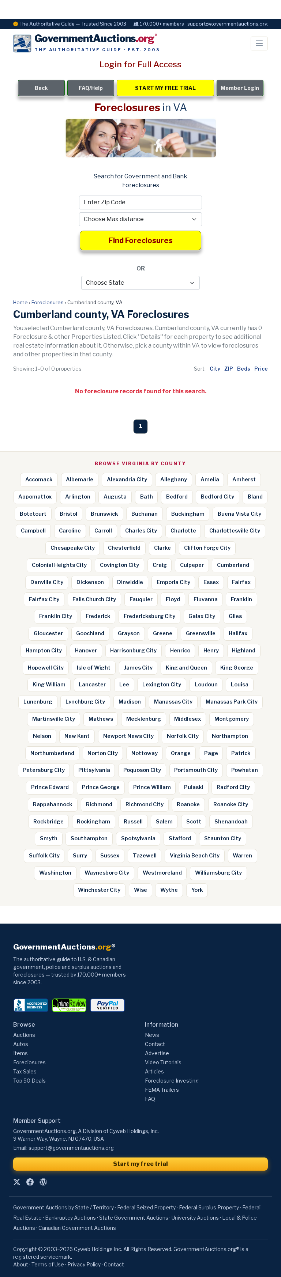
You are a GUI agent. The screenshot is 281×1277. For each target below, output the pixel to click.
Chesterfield (124, 548)
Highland (243, 650)
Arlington (77, 496)
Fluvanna (206, 599)
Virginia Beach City (195, 855)
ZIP (228, 368)
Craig (160, 565)
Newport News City (128, 736)
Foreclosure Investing (172, 1080)
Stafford (180, 838)
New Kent (77, 736)
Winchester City (99, 890)
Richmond (99, 804)
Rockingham (93, 821)
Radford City (233, 787)
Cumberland (233, 565)
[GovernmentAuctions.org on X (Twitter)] (16, 1181)
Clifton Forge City (207, 548)
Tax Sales (25, 1071)
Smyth (48, 838)
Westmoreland (162, 872)
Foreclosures (47, 302)
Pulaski (193, 787)
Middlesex (187, 719)
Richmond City (144, 804)
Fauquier (141, 599)
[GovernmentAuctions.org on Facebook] (30, 1181)
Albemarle (79, 479)
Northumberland (52, 753)
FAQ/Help (91, 88)
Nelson (42, 736)
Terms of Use (47, 1264)
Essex (211, 582)
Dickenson (90, 582)
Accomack (39, 479)
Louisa (239, 684)
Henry (211, 650)
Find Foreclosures (141, 240)
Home (20, 302)
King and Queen (186, 667)
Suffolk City (44, 855)
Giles (235, 616)
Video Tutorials (163, 1062)
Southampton (89, 838)
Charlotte (183, 530)
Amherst (244, 479)
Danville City (46, 582)
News (152, 1035)
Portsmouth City (196, 770)
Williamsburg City (218, 872)
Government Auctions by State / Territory (63, 1207)
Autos (20, 1044)
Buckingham (188, 514)
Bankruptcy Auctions (70, 1218)
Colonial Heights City (59, 565)
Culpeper (192, 565)
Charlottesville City (234, 530)
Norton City (102, 753)
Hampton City (44, 650)
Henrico (180, 650)
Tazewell (145, 855)
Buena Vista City (239, 514)
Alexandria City (127, 479)
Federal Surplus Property (209, 1207)
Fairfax (241, 582)
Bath (146, 496)
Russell (133, 821)
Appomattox (35, 496)
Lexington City (161, 684)
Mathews (101, 719)
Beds (243, 368)
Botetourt (33, 514)
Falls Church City (94, 599)
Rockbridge (48, 821)
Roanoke (188, 804)
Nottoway (144, 753)
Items (20, 1053)
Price (261, 368)
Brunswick (104, 514)
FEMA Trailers (162, 1090)
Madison (130, 701)
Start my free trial (140, 1163)
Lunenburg (37, 701)
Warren (242, 855)
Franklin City (55, 616)
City (215, 368)
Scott (193, 821)
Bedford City (217, 496)
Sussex (109, 855)
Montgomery (231, 719)
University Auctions (195, 1218)
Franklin (241, 599)
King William (49, 684)
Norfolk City (183, 736)
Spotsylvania (138, 838)
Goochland (90, 633)
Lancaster (92, 684)
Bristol (68, 514)
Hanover (86, 650)
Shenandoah (231, 821)
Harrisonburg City (133, 650)
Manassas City (173, 701)
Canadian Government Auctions (77, 1228)
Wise (140, 890)
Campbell (33, 530)
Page (211, 753)
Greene (162, 633)
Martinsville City (53, 719)
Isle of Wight (93, 667)
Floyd (173, 599)
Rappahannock (52, 804)
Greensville (201, 633)
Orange (181, 753)
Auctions (24, 1035)
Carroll (103, 530)
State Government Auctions (133, 1218)
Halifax (238, 633)
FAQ (150, 1099)
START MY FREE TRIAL (165, 88)
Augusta (115, 496)
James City (138, 667)
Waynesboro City (107, 872)
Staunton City (222, 838)
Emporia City (173, 582)
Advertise (157, 1053)
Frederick (98, 616)
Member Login (240, 88)
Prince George (101, 787)
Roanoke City (230, 804)
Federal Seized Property (146, 1207)
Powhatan (244, 770)
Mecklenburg (143, 719)
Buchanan (144, 514)
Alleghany (173, 479)
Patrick (241, 753)
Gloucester (48, 633)
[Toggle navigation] (259, 43)
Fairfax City (44, 599)
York (197, 890)
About (20, 1264)
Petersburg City (44, 770)
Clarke (162, 548)
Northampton (230, 736)
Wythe (169, 890)
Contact (155, 1044)
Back (41, 88)
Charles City (141, 530)
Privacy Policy (84, 1264)
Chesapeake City (72, 548)
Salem (164, 821)
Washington (55, 872)
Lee (124, 684)
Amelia (210, 479)
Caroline (70, 530)
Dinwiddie (130, 582)
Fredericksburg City (149, 616)
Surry (80, 855)
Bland (255, 496)
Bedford (177, 496)
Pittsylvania (94, 770)
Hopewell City (46, 667)
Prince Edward (50, 787)
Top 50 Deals (29, 1080)
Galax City (201, 616)
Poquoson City (142, 770)
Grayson (129, 633)
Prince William (152, 787)
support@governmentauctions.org (71, 1148)
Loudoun (206, 684)
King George (236, 667)
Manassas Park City (232, 701)
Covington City (119, 565)
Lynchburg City (85, 701)
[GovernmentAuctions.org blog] (43, 1181)
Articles (154, 1071)
